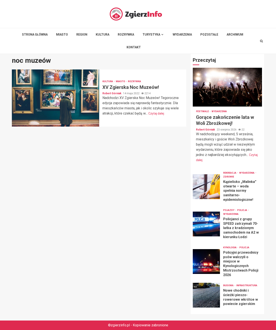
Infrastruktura (246, 285)
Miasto (62, 34)
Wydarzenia (182, 34)
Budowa (228, 285)
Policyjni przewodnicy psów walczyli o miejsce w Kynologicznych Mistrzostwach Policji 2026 (206, 261)
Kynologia (230, 247)
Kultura (102, 34)
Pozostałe (209, 34)
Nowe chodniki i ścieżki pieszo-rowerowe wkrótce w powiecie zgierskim (206, 295)
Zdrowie (228, 177)
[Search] (261, 41)
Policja (242, 210)
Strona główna (35, 34)
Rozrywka (126, 34)
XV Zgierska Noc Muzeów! (55, 98)
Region (81, 34)
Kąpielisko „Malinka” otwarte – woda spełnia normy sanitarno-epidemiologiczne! (206, 186)
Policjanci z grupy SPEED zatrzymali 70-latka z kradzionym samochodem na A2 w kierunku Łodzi (206, 224)
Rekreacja (230, 173)
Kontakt (134, 47)
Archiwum (235, 34)
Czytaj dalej (156, 113)
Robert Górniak (112, 93)
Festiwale (202, 111)
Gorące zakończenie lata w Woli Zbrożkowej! (227, 87)
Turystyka (151, 34)
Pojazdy (229, 210)
